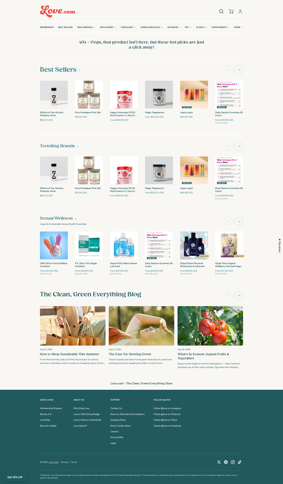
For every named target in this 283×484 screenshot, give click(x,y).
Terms (74, 462)
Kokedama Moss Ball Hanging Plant (261, 113)
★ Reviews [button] (280, 245)
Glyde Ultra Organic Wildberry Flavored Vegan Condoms (228, 265)
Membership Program (51, 408)
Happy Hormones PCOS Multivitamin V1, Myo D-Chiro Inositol (122, 114)
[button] (86, 27)
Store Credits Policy (120, 425)
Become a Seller (48, 425)
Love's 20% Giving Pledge (87, 414)
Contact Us (116, 408)
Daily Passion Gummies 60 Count (229, 114)
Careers (114, 431)
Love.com (54, 462)
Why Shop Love (81, 408)
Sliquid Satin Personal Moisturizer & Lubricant (192, 265)
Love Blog (45, 420)
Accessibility (116, 437)
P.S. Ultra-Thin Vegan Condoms (86, 265)
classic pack (186, 112)
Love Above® (80, 425)
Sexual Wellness (56, 218)
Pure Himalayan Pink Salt (88, 112)
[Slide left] (228, 70)
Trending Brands (57, 146)
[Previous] (228, 295)
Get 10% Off (15, 477)
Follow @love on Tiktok (165, 420)
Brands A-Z (46, 414)
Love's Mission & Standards (87, 420)
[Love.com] (57, 11)
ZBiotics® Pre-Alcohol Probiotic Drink (51, 114)
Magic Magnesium (154, 112)
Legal (113, 443)
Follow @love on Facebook (167, 425)
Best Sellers (58, 70)
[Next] (239, 295)
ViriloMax (255, 263)
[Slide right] (239, 70)
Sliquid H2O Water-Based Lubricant (123, 265)
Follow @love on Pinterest (167, 414)
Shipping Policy (118, 420)
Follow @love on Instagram (167, 408)
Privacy (64, 462)
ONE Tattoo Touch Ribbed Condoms (53, 265)
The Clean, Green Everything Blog (90, 294)
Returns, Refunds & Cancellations (127, 414)
